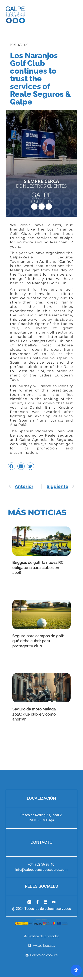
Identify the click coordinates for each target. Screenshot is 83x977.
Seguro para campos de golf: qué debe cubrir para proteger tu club (38, 641)
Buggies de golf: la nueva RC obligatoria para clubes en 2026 (37, 567)
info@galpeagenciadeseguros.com (41, 870)
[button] (11, 466)
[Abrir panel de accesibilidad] (76, 970)
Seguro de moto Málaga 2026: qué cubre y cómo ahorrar (34, 714)
